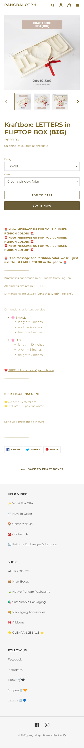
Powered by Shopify (54, 735)
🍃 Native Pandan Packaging (29, 591)
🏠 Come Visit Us (20, 524)
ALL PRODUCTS (19, 571)
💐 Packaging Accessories (26, 612)
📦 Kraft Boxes (18, 581)
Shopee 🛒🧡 (17, 690)
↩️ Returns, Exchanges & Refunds (32, 544)
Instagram (15, 670)
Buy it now (42, 205)
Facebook (15, 659)
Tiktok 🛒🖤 (16, 680)
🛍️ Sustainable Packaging (27, 602)
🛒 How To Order (20, 513)
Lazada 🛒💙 (17, 700)
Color (7, 174)
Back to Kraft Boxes (45, 469)
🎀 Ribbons (16, 622)
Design (8, 159)
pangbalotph (20, 5)
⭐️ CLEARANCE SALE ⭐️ (26, 632)
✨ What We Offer (21, 503)
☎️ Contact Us (18, 534)
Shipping (10, 146)
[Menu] (77, 5)
